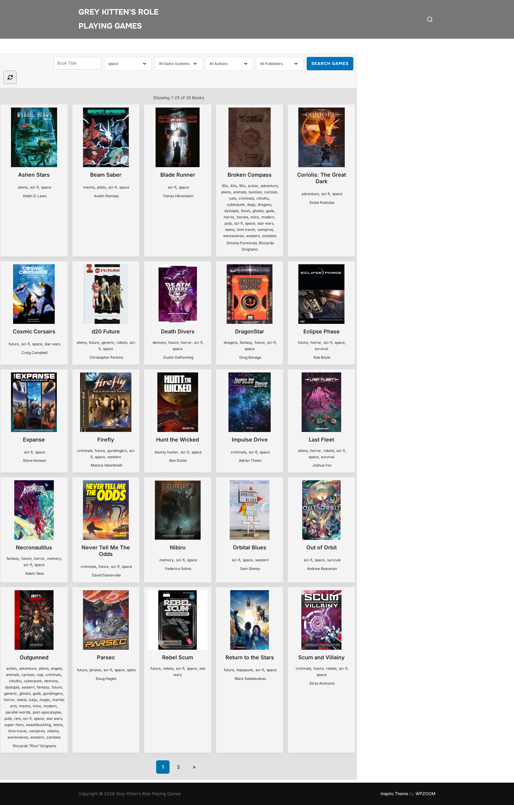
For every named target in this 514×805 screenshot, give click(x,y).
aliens (23, 187)
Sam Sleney (250, 568)
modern (267, 217)
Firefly (105, 439)
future (14, 344)
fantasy (246, 342)
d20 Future (106, 331)
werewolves (233, 236)
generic (107, 342)
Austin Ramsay (106, 196)
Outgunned (34, 657)
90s (242, 186)
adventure (269, 186)
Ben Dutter (178, 460)
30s (225, 186)
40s (233, 186)
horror (229, 217)
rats (17, 718)
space (46, 187)
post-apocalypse (47, 712)
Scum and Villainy (321, 657)
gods (270, 211)
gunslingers (117, 450)
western (253, 236)
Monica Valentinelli (106, 465)
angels (56, 668)
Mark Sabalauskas (250, 678)
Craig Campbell (34, 352)
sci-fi (34, 187)
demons (159, 342)
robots (122, 342)
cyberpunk (236, 204)
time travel (246, 229)
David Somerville (106, 575)
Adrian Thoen (250, 460)
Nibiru (178, 547)
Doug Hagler (106, 678)
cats (232, 198)
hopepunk (244, 670)
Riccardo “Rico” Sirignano (34, 746)
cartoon (270, 192)
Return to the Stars (249, 657)
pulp (228, 223)
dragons (264, 204)
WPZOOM (425, 793)
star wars (265, 223)
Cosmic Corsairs (34, 331)
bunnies (255, 192)
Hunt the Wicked (177, 439)
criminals (246, 198)
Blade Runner (177, 175)
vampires (265, 229)
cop (40, 674)
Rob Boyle (322, 357)
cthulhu (262, 198)
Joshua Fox (322, 465)
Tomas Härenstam (178, 196)
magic (45, 699)
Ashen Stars (34, 175)
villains (53, 731)
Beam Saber (105, 175)
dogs (251, 204)
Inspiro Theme (394, 793)
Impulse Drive (250, 439)
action (253, 186)
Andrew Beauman (322, 568)
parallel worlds (18, 712)
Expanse (34, 439)
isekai (22, 699)
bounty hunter (166, 452)
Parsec (106, 657)
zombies (269, 236)
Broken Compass (250, 175)
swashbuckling (38, 724)
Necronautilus (34, 547)
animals (239, 192)
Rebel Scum (177, 657)
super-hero (13, 724)
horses (242, 217)
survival (321, 348)
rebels (168, 668)
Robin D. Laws (34, 196)
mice (254, 217)
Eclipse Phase (321, 331)
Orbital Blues (249, 547)
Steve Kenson (34, 460)
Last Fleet (321, 439)
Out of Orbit (321, 547)
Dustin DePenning (178, 357)
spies (131, 670)
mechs (89, 187)
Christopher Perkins (106, 357)
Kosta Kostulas (322, 202)
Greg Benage (250, 357)
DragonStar (249, 331)
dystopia (231, 211)
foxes (245, 211)
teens (229, 229)
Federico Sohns (178, 568)
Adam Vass (34, 573)
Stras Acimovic (322, 683)
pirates (95, 670)
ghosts (258, 211)
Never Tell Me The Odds (106, 550)
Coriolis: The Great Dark (321, 178)
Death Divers (178, 331)
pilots (101, 187)
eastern (28, 687)
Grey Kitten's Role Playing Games (119, 19)
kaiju (33, 699)
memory (54, 558)
